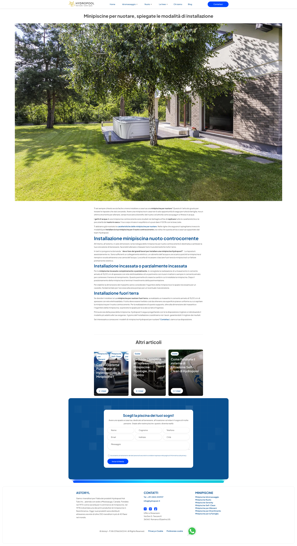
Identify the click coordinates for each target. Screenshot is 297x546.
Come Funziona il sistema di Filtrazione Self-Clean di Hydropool (185, 365)
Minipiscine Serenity (204, 502)
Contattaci (218, 4)
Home (112, 4)
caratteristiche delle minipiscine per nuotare (137, 226)
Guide (137, 353)
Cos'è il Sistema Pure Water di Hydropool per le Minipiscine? (108, 370)
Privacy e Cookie (155, 531)
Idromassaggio (129, 4)
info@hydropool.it (152, 501)
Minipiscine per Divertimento (208, 511)
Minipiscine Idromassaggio (207, 497)
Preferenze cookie (175, 531)
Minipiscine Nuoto (203, 500)
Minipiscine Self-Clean (116, 355)
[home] (81, 4)
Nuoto (147, 4)
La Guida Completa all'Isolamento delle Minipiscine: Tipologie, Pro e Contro (148, 367)
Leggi (102, 390)
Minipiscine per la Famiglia (206, 513)
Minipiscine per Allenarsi (103, 356)
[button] (129, 4)
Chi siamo (178, 4)
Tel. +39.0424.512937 (153, 497)
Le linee (162, 4)
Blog (190, 4)
